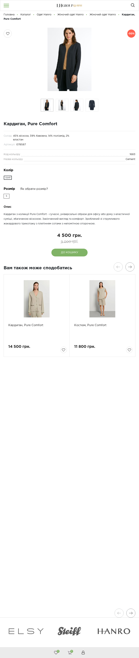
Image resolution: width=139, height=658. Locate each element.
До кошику (69, 252)
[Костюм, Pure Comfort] (102, 298)
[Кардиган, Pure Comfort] (37, 298)
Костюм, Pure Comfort (90, 325)
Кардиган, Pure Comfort (25, 325)
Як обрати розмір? (34, 189)
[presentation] (118, 266)
